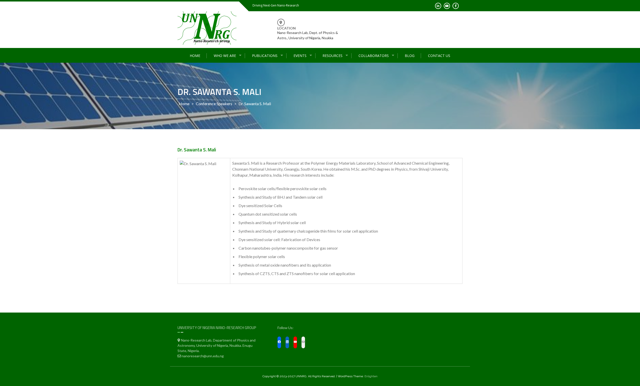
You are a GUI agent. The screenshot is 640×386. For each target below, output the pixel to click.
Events (300, 55)
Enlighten (371, 376)
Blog (409, 55)
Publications (265, 55)
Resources (332, 55)
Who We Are (225, 55)
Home (195, 55)
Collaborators (373, 55)
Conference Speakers (214, 103)
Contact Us (439, 55)
